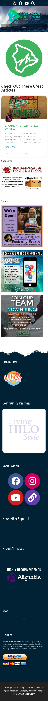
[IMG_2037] (22, 291)
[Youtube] (26, 3)
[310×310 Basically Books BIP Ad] (22, 246)
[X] (22, 192)
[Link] (32, 497)
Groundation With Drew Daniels (21, 127)
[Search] (33, 3)
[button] (24, 27)
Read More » (10, 147)
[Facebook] (20, 3)
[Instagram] (14, 3)
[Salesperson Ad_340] (22, 336)
